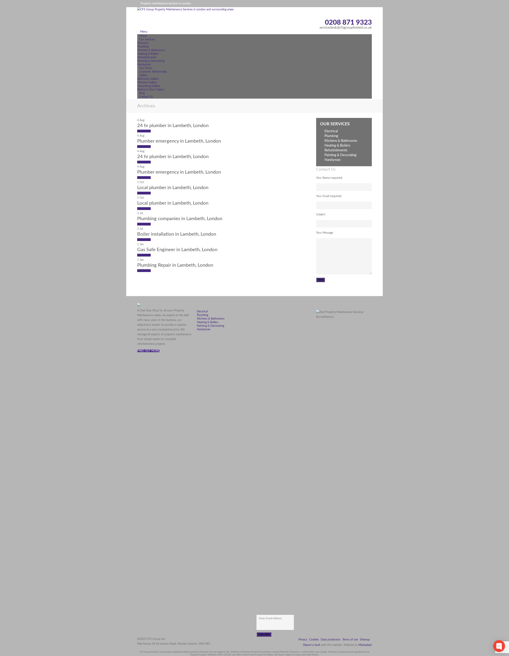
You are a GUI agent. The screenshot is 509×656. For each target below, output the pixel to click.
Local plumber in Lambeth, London (172, 187)
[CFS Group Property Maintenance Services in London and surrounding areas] (195, 17)
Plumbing (143, 46)
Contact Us (146, 96)
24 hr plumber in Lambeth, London (173, 125)
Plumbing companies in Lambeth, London (179, 218)
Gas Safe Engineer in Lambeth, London (177, 249)
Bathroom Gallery (148, 79)
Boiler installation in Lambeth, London (176, 234)
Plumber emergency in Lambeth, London (179, 141)
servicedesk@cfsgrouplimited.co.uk (346, 27)
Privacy (302, 639)
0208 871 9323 (348, 22)
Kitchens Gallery (147, 82)
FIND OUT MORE (148, 350)
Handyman (332, 159)
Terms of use (350, 639)
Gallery (143, 75)
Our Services (147, 39)
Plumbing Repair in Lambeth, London (175, 265)
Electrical (142, 43)
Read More (144, 131)
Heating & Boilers (148, 53)
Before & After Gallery (150, 89)
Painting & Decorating (150, 61)
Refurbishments (146, 57)
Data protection (330, 639)
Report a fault (311, 645)
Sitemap (365, 639)
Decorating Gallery (148, 86)
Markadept (365, 645)
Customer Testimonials (153, 71)
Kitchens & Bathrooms (151, 50)
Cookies (314, 639)
